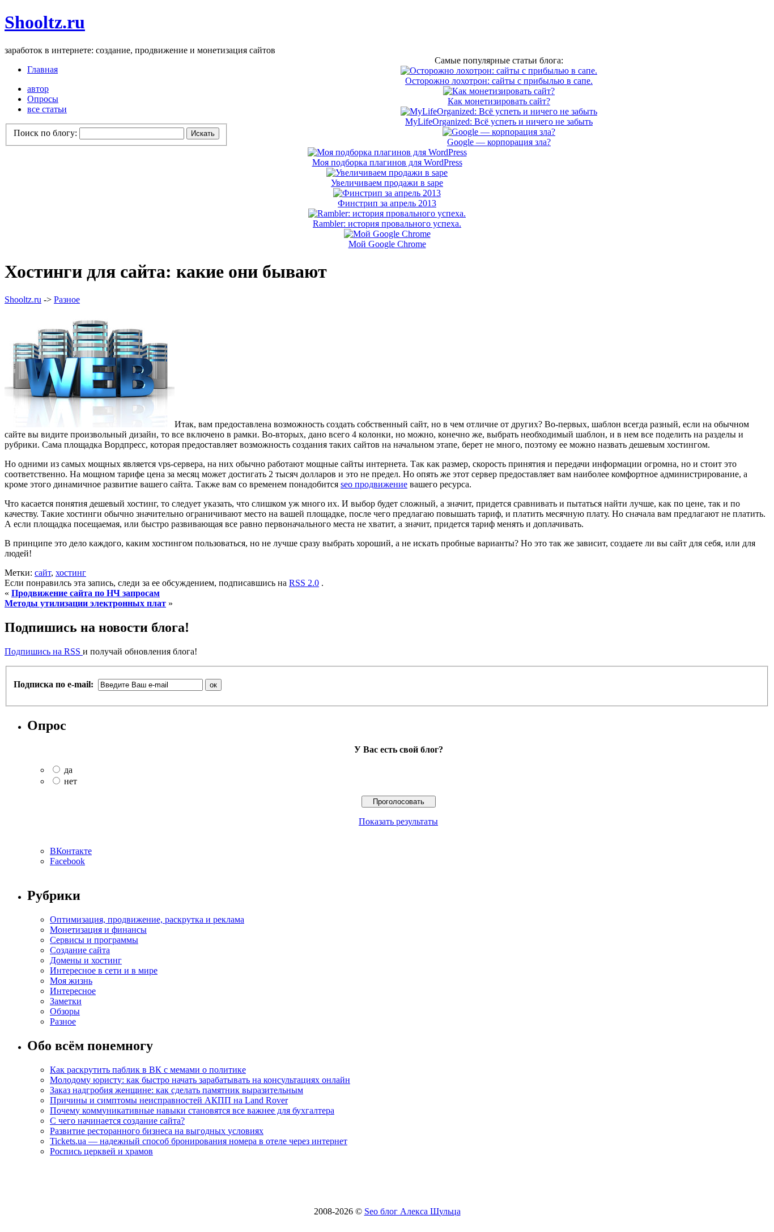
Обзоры (65, 1011)
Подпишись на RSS (44, 651)
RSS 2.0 (304, 583)
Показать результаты (398, 821)
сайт (43, 572)
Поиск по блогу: (46, 133)
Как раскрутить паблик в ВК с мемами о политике (148, 1069)
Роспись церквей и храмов (101, 1151)
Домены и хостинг (86, 960)
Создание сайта (80, 950)
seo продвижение (374, 484)
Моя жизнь (71, 980)
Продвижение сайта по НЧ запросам (85, 593)
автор (38, 89)
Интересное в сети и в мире (104, 970)
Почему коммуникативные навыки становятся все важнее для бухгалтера (192, 1110)
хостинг (71, 572)
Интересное (73, 991)
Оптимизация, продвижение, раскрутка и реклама (147, 919)
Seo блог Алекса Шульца (412, 1211)
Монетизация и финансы (98, 929)
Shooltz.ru (45, 22)
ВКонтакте (71, 851)
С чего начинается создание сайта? (117, 1120)
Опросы (42, 99)
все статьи (47, 109)
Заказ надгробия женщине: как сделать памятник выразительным (176, 1090)
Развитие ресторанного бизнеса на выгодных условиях (156, 1131)
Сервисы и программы (94, 940)
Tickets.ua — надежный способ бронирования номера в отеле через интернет (198, 1141)
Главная (42, 69)
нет (70, 781)
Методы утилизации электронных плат (85, 603)
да (68, 770)
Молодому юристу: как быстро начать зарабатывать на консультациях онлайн (200, 1080)
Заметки (66, 1001)
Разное (67, 299)
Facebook (67, 861)
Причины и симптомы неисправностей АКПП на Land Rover (169, 1100)
